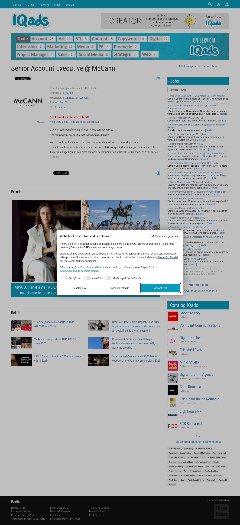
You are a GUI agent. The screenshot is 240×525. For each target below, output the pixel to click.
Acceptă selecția (120, 288)
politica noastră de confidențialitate (79, 270)
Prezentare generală (166, 236)
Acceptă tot (160, 288)
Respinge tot (79, 288)
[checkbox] (70, 278)
